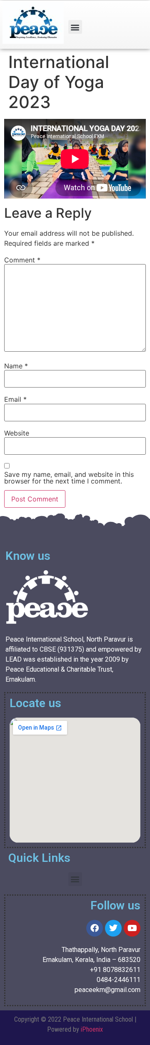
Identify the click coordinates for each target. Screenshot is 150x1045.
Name (16, 366)
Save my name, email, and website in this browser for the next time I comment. (69, 477)
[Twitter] (113, 928)
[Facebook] (94, 928)
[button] (75, 27)
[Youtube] (132, 928)
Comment (22, 260)
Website (16, 433)
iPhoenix (92, 1029)
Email (15, 399)
